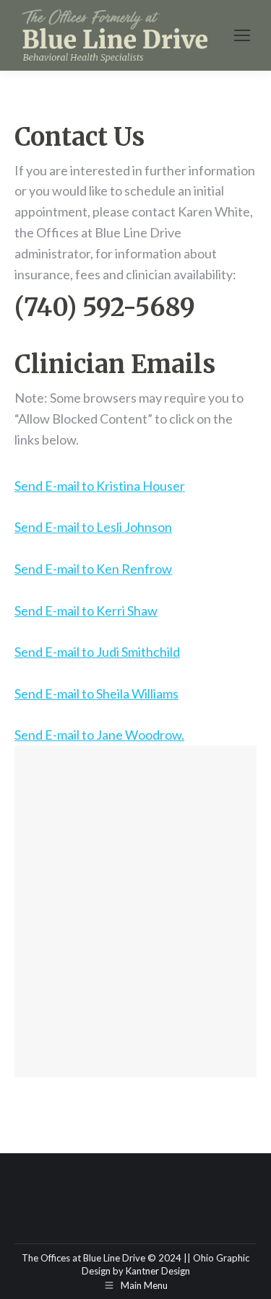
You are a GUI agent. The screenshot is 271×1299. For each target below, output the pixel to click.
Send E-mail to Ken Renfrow (93, 569)
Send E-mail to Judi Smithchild (97, 652)
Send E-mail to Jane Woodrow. (99, 735)
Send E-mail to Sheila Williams (96, 693)
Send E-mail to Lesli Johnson (93, 527)
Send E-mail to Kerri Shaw (86, 610)
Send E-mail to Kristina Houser (99, 486)
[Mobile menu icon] (242, 35)
